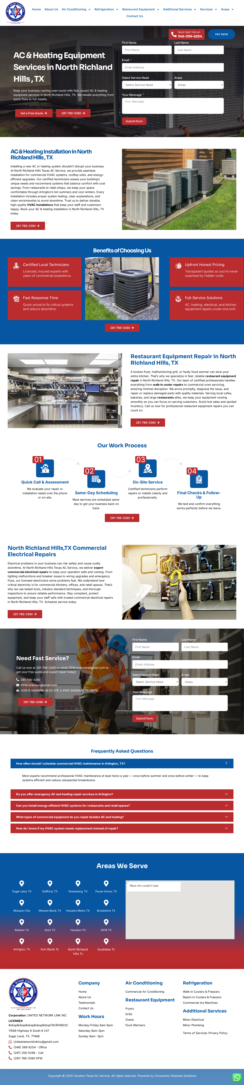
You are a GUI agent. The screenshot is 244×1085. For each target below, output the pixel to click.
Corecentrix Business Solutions (175, 1076)
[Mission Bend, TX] (50, 903)
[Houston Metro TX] (78, 903)
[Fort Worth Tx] (50, 941)
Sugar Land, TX (21, 891)
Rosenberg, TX (78, 891)
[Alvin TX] (50, 922)
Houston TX (78, 930)
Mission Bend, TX (50, 910)
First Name (129, 42)
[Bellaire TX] (22, 922)
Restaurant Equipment (138, 9)
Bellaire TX (22, 930)
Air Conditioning (74, 9)
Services (206, 9)
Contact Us (134, 16)
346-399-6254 (190, 36)
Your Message (132, 95)
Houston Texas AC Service (91, 1076)
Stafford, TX (50, 891)
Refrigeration (104, 9)
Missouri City (21, 910)
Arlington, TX (21, 949)
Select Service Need (135, 77)
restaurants (165, 397)
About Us (51, 9)
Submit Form (134, 121)
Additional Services (177, 9)
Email (125, 60)
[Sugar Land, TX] (22, 883)
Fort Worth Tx (50, 949)
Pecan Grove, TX (106, 891)
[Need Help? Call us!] (174, 34)
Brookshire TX (106, 910)
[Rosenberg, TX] (78, 883)
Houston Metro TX (78, 910)
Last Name (181, 42)
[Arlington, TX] (22, 941)
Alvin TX (50, 930)
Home (36, 9)
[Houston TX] (78, 922)
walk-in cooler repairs (168, 384)
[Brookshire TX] (106, 903)
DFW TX (106, 930)
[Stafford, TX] (50, 883)
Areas (225, 9)
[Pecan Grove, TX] (106, 883)
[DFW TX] (106, 922)
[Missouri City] (22, 903)
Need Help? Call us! (189, 32)
